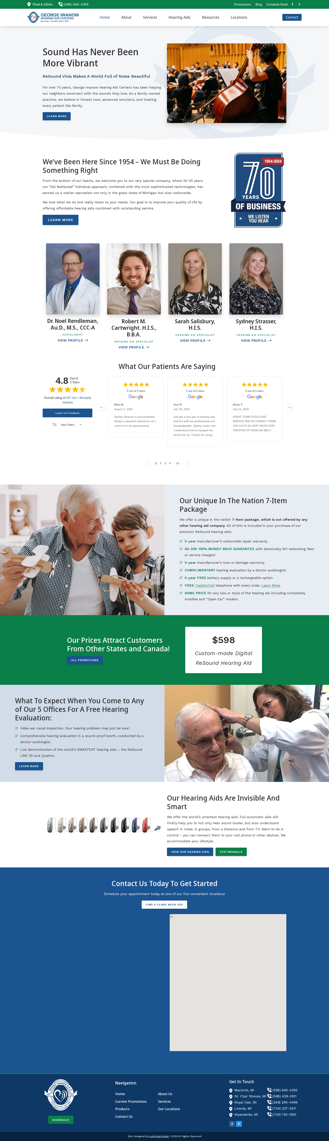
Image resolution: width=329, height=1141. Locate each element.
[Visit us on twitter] (299, 4)
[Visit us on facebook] (292, 4)
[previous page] (101, 407)
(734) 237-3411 (284, 1108)
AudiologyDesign (159, 1136)
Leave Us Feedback (67, 412)
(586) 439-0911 (284, 1096)
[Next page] (186, 463)
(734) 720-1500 (284, 1114)
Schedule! (60, 1119)
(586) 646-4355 (76, 4)
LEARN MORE (60, 220)
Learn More (57, 116)
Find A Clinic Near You (164, 904)
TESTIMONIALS (231, 851)
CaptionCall (204, 585)
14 (177, 463)
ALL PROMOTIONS (85, 660)
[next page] (289, 407)
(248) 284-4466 (285, 1102)
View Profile (70, 340)
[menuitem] (242, 4)
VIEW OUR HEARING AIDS (190, 851)
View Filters (68, 424)
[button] (228, 979)
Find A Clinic (43, 4)
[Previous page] (148, 463)
